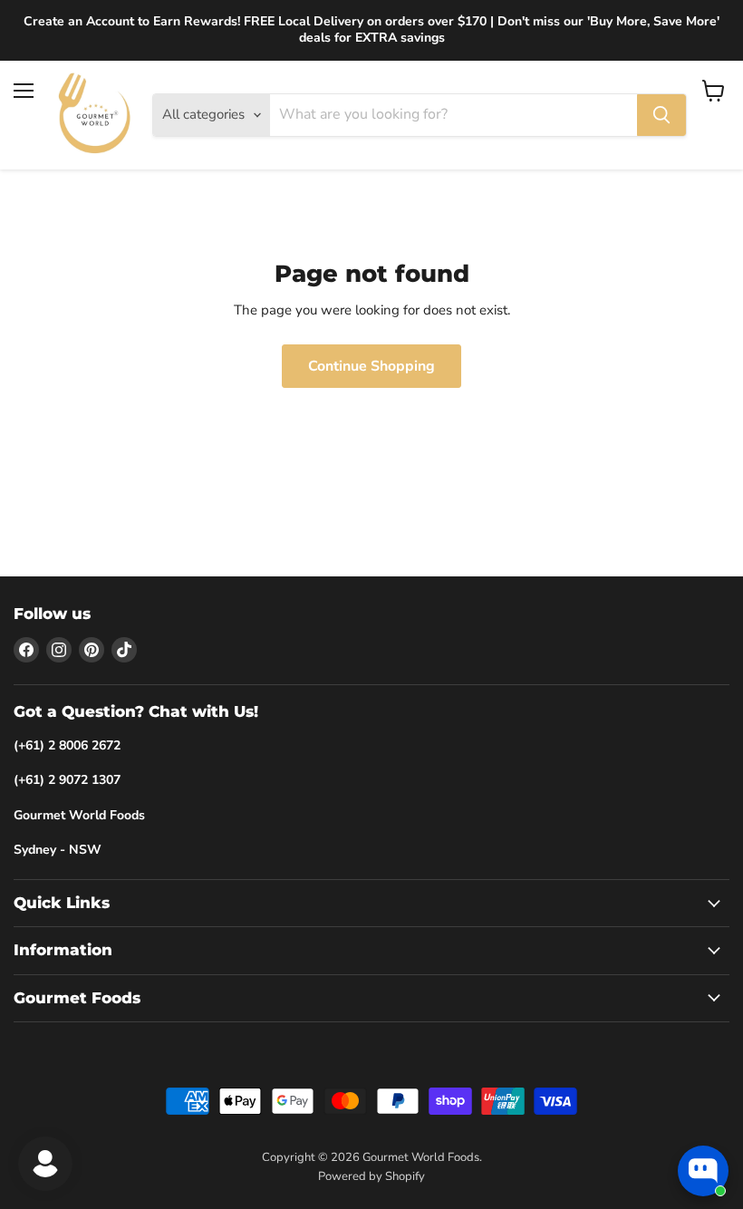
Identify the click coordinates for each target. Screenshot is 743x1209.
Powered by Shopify (371, 1176)
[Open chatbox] (703, 1171)
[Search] (661, 115)
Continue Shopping (371, 366)
